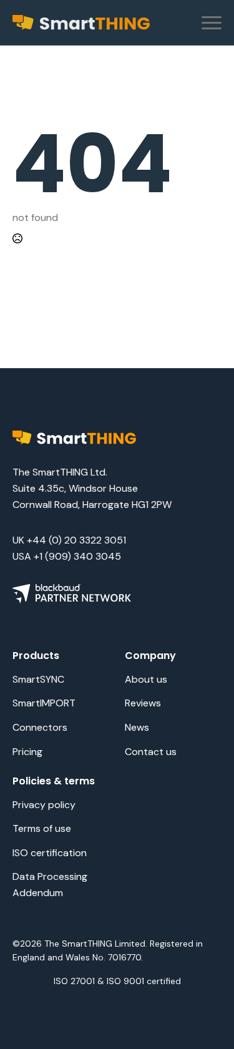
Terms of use (41, 828)
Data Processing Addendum (49, 884)
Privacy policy (44, 804)
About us (146, 679)
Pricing (27, 751)
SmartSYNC (38, 679)
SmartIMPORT (44, 703)
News (137, 727)
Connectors (39, 727)
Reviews (143, 703)
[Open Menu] (212, 22)
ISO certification (49, 852)
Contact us (151, 751)
